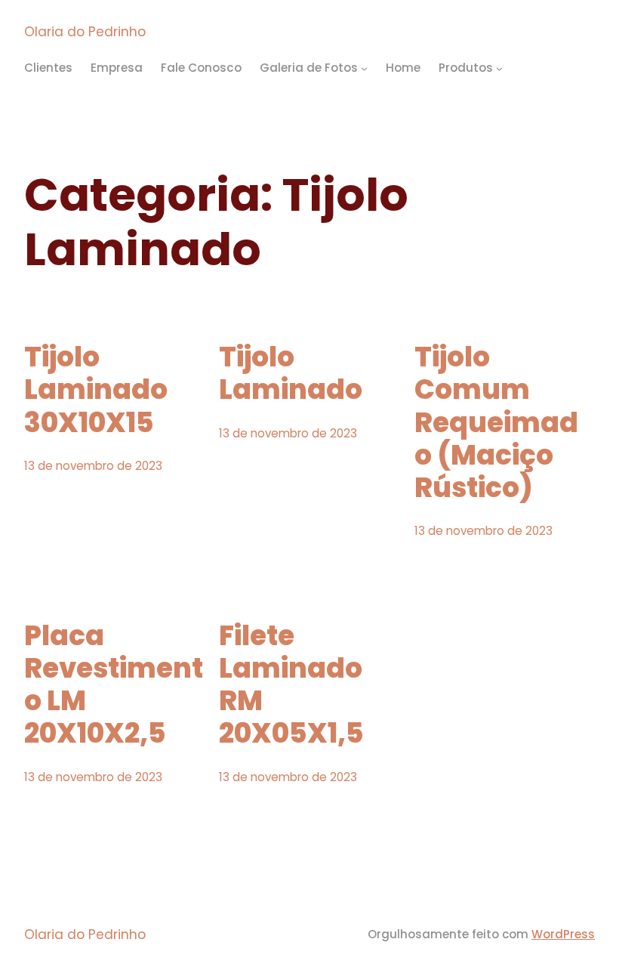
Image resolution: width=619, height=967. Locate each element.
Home (403, 68)
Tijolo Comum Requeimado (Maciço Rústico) (496, 422)
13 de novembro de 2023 (93, 466)
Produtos (466, 68)
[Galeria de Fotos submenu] (364, 68)
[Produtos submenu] (499, 68)
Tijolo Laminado (290, 373)
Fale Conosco (201, 68)
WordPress (563, 934)
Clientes (48, 68)
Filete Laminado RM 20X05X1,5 (291, 684)
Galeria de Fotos (309, 68)
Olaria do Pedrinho (85, 32)
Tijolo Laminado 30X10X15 (96, 390)
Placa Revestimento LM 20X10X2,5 (113, 684)
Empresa (117, 68)
